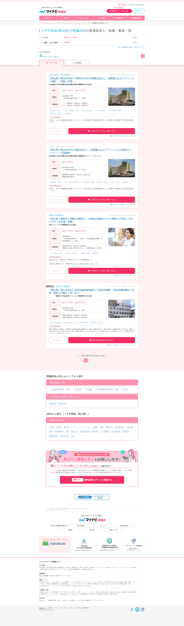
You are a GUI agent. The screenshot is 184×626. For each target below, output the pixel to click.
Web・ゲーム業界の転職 (52, 592)
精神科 (59, 427)
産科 (51, 432)
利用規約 (70, 529)
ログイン (138, 11)
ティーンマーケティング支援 (94, 582)
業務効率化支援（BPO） (54, 600)
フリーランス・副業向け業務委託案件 (70, 569)
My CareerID (114, 584)
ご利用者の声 (119, 18)
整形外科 (109, 427)
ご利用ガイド (67, 18)
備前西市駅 (62, 404)
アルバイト (115, 567)
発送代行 (65, 600)
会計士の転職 (104, 592)
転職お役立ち (137, 18)
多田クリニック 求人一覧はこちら (126, 275)
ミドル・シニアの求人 (131, 567)
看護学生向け (61, 567)
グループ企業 (76, 607)
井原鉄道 (124, 390)
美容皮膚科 (119, 427)
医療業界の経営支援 (102, 594)
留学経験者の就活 (51, 567)
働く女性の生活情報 (118, 582)
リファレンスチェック (99, 600)
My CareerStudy (104, 584)
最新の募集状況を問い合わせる (103, 340)
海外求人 (92, 567)
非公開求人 (50, 56)
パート (121, 567)
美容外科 (95, 432)
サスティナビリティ (63, 607)
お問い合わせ (92, 529)
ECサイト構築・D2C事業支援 (90, 584)
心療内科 (129, 427)
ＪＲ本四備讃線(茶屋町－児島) (106, 390)
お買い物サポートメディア (47, 585)
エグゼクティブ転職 (94, 592)
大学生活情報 (107, 582)
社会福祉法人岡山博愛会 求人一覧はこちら (123, 136)
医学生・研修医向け (72, 567)
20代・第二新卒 (65, 592)
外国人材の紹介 (114, 594)
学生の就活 (42, 567)
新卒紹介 (73, 592)
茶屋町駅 (52, 404)
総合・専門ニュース (58, 582)
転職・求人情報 (84, 567)
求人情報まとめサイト (45, 582)
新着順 (78, 63)
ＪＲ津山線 (76, 390)
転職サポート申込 (113, 529)
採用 (71, 607)
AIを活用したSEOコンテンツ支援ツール (82, 585)
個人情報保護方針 (85, 607)
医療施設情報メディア (125, 584)
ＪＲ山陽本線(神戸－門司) (59, 390)
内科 (67, 432)
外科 (73, 436)
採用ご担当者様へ (122, 4)
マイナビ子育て (77, 584)
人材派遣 (41, 592)
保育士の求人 (75, 594)
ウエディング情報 (45, 584)
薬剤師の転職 (132, 592)
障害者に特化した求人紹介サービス (49, 569)
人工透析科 (105, 432)
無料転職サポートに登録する (93, 480)
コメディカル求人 (53, 594)
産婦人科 (74, 432)
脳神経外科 (53, 436)
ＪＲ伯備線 (87, 390)
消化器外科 (64, 436)
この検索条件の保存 (126, 47)
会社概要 (50, 607)
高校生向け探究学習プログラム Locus (60, 575)
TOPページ (49, 18)
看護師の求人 (43, 594)
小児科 (52, 427)
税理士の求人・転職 (115, 592)
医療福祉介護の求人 (87, 569)
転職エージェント (82, 592)
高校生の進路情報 (43, 575)
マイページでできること (138, 4)
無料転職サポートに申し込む (119, 11)
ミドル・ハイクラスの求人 (103, 567)
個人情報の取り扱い (124, 525)
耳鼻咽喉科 (59, 432)
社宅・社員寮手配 (86, 600)
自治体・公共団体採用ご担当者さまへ (59, 525)
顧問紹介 (124, 592)
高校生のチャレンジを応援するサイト (75, 582)
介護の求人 (92, 594)
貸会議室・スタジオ (75, 600)
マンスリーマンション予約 (63, 585)
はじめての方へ (85, 18)
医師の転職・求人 (65, 594)
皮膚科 (95, 427)
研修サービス (42, 600)
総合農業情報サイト (65, 584)
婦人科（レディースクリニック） (77, 427)
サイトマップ (103, 525)
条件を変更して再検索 (93, 497)
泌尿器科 (126, 432)
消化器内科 (115, 432)
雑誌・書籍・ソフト (130, 582)
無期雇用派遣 (84, 594)
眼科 (102, 427)
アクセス (55, 607)
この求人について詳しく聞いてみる (103, 131)
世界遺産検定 (55, 584)
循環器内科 (84, 432)
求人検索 (102, 18)
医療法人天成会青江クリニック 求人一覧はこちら (122, 345)
